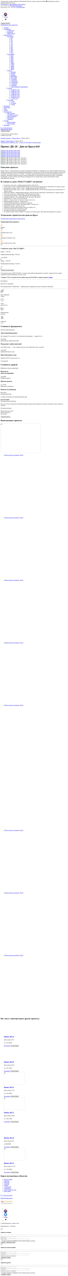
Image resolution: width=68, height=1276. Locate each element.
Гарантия (10, 119)
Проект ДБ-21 (9, 1197)
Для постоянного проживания (19, 86)
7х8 (12, 44)
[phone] (5, 12)
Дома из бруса (8, 35)
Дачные (13, 73)
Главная (6, 27)
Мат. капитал (11, 113)
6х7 (12, 39)
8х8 (12, 47)
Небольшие (14, 76)
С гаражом (14, 79)
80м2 (12, 61)
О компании (7, 29)
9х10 (12, 53)
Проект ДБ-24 (9, 1147)
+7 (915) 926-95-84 (7, 128)
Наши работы (11, 33)
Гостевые (13, 72)
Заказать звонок (5, 23)
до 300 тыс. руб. (15, 89)
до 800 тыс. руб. (15, 97)
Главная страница (6, 138)
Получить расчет (5, 417)
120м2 (12, 64)
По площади (10, 54)
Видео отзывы (11, 122)
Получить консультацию (7, 270)
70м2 (12, 60)
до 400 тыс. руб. (15, 91)
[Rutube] (5, 15)
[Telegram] (5, 20)
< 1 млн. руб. (14, 98)
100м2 (12, 63)
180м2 (12, 67)
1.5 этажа (13, 103)
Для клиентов (8, 112)
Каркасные (7, 107)
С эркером (14, 85)
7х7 (12, 42)
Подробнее (7, 1156)
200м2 (12, 69)
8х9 (12, 48)
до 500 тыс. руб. (15, 92)
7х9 (12, 45)
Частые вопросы (12, 116)
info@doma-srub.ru (17, 5)
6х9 (12, 41)
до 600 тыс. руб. (15, 94)
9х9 (12, 51)
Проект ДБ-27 (9, 1223)
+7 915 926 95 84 (20, 7)
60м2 (12, 58)
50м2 (12, 57)
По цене (9, 88)
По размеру (10, 36)
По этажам (10, 100)
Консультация (14, 1156)
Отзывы (6, 120)
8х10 (12, 50)
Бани (5, 109)
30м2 (12, 55)
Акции (6, 110)
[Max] (6, 17)
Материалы (10, 117)
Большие (13, 75)
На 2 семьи (14, 78)
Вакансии (10, 32)
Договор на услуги (12, 115)
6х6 (12, 38)
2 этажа (13, 104)
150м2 (12, 66)
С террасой (14, 84)
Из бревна (7, 106)
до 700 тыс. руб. (15, 95)
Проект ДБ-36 (9, 1172)
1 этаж (12, 101)
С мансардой (14, 82)
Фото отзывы (11, 123)
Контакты (7, 125)
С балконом (14, 81)
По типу (9, 70)
